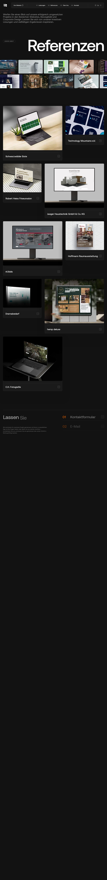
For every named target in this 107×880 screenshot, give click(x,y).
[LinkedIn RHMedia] (98, 5)
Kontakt (76, 5)
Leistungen (42, 5)
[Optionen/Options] (101, 5)
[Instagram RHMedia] (95, 5)
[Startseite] (6, 5)
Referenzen (54, 5)
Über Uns (66, 5)
